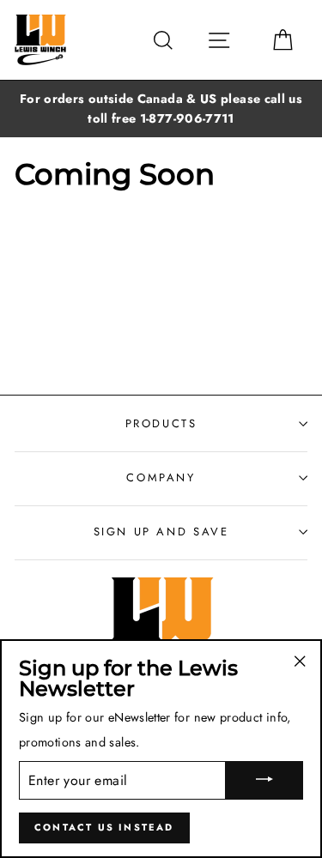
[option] (161, 109)
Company (160, 477)
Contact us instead (104, 827)
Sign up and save (161, 531)
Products (161, 423)
